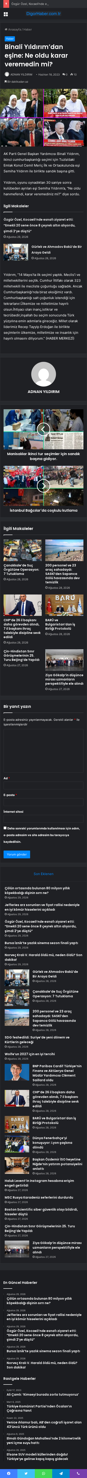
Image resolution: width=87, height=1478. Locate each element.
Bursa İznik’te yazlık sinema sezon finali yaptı (41, 943)
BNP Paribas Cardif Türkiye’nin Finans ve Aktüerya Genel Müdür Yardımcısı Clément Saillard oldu (57, 1073)
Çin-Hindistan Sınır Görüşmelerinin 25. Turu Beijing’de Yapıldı (21, 655)
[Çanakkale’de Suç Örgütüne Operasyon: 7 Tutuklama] (23, 550)
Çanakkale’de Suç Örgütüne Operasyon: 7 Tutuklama (21, 569)
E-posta (10, 795)
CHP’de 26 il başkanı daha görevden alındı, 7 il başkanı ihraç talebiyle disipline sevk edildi (22, 628)
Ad (7, 778)
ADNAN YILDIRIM (21, 74)
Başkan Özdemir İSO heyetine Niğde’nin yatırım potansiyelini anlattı (57, 1164)
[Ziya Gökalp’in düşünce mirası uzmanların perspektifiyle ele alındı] (64, 660)
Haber (27, 29)
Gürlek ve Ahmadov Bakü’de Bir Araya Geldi (55, 974)
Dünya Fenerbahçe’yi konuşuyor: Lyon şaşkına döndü (52, 1143)
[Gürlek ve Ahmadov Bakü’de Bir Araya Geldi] (16, 252)
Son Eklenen (44, 874)
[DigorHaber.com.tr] (43, 13)
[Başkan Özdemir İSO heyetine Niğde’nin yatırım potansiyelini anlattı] (17, 1165)
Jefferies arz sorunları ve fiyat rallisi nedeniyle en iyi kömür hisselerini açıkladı (42, 907)
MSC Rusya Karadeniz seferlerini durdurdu (39, 1197)
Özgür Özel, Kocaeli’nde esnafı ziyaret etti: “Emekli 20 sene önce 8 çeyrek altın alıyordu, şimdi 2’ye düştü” (39, 225)
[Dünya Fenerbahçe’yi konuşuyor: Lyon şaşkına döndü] (17, 1144)
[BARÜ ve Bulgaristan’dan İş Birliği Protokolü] (64, 605)
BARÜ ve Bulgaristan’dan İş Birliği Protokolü (60, 624)
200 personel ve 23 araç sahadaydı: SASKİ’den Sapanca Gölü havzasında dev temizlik (62, 573)
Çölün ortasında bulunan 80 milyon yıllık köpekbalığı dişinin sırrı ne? (37, 890)
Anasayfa (14, 29)
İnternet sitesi (13, 811)
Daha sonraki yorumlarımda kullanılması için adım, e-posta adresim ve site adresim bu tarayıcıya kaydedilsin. (42, 835)
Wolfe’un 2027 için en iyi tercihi (30, 1054)
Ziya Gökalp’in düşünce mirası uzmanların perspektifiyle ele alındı (64, 679)
